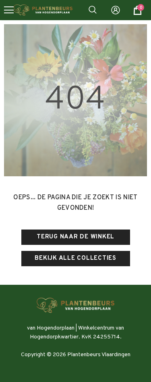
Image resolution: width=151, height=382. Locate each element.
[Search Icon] (93, 10)
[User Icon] (115, 10)
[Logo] (43, 10)
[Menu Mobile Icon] (9, 10)
